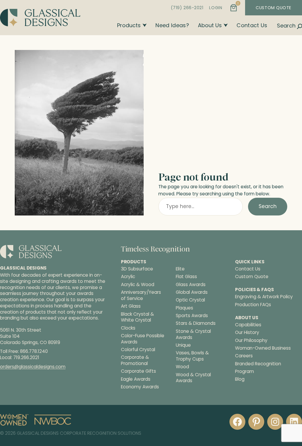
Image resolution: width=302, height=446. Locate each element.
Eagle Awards (135, 379)
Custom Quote (251, 276)
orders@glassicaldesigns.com (32, 367)
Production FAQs (253, 304)
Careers (244, 356)
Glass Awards (191, 285)
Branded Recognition (258, 364)
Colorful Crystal (138, 350)
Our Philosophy (251, 340)
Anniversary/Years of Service (141, 295)
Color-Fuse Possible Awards (142, 339)
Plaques (184, 308)
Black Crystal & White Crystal (137, 317)
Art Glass (131, 306)
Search (268, 206)
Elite (180, 269)
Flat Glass (186, 277)
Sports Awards (192, 316)
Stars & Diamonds (196, 323)
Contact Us (252, 25)
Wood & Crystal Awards (193, 378)
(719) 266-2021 (187, 8)
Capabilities (248, 325)
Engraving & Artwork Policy (264, 296)
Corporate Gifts (138, 371)
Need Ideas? (172, 25)
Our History (247, 332)
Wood (182, 367)
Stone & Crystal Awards (193, 334)
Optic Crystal (190, 300)
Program (244, 371)
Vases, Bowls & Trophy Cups (192, 356)
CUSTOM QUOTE (273, 8)
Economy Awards (140, 387)
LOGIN (215, 8)
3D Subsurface (137, 269)
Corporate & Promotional (135, 360)
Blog (239, 379)
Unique (183, 345)
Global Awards (192, 292)
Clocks (128, 328)
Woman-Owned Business (263, 348)
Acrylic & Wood (137, 285)
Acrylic (128, 277)
